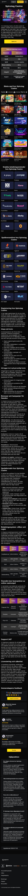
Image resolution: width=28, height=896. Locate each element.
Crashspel (18, 92)
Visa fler (14, 750)
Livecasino (10, 92)
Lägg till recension (14, 698)
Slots (24, 92)
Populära (3, 92)
